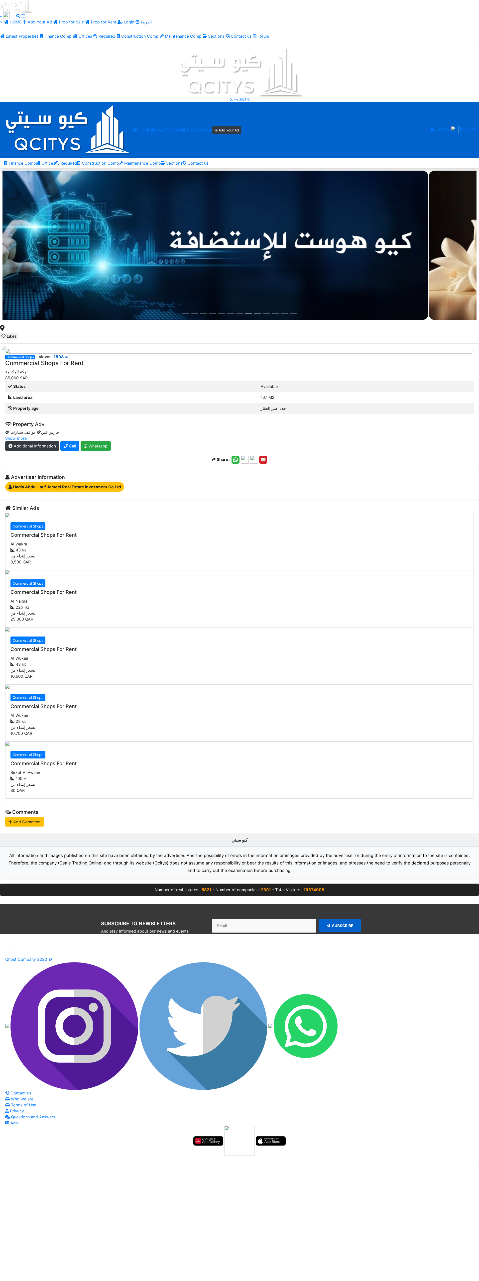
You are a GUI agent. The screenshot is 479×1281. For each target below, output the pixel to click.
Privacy (16, 1110)
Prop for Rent (104, 21)
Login (128, 21)
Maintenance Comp (183, 36)
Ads (13, 1122)
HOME (15, 21)
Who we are (21, 1098)
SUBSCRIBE (342, 925)
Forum (262, 36)
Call (72, 445)
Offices (84, 36)
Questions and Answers (32, 1116)
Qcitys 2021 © (240, 99)
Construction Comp (139, 36)
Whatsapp (97, 445)
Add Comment (26, 821)
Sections (215, 36)
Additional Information (34, 445)
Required (106, 36)
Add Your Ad (39, 21)
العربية (145, 21)
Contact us (240, 36)
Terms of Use (23, 1104)
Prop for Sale (71, 21)
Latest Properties (21, 36)
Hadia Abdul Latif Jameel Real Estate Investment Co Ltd (66, 486)
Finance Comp (57, 36)
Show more (16, 437)
